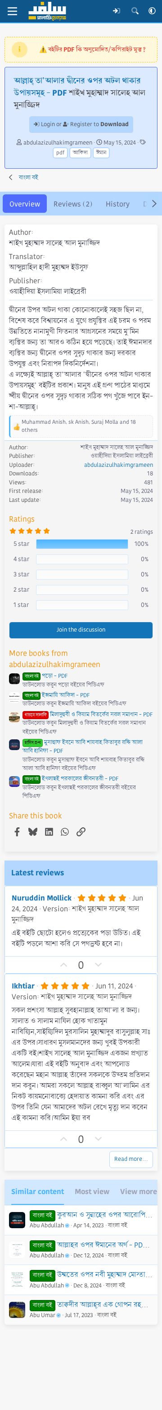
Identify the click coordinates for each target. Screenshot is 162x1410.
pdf (60, 153)
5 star (21, 543)
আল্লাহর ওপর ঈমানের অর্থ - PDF (101, 1245)
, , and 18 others (79, 426)
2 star (21, 589)
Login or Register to (84, 124)
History (118, 204)
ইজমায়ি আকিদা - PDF (57, 695)
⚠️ (92, 49)
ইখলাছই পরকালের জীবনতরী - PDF (71, 779)
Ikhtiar (23, 986)
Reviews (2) (73, 204)
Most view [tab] (92, 1191)
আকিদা (80, 153)
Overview (24, 204)
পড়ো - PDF (46, 676)
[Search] (135, 11)
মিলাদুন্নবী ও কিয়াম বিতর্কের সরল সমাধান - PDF (89, 715)
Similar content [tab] (37, 1191)
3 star (21, 574)
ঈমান (101, 153)
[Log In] (117, 11)
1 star (21, 604)
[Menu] (12, 11)
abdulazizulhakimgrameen (57, 143)
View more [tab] (138, 1191)
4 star (21, 558)
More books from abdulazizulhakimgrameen (54, 659)
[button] (152, 11)
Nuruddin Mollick (42, 898)
